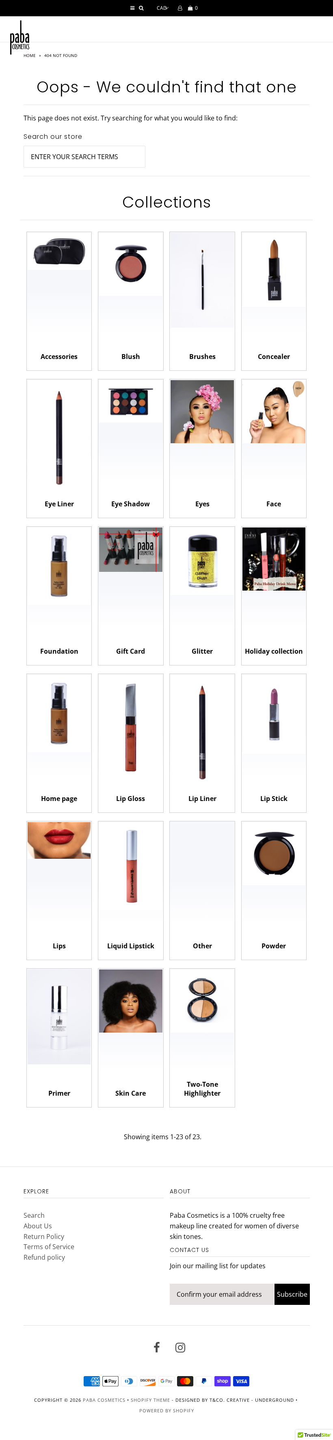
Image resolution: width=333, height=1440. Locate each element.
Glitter (202, 651)
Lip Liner (202, 798)
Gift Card (130, 651)
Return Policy (44, 1236)
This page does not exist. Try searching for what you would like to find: (131, 118)
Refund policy (44, 1257)
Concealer (274, 356)
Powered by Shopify (166, 1410)
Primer (59, 1093)
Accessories (59, 356)
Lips (59, 945)
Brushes (202, 356)
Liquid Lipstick (130, 945)
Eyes (202, 503)
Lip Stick (274, 798)
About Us (38, 1225)
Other (202, 945)
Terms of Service (49, 1246)
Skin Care (130, 1093)
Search (34, 1215)
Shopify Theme (150, 1400)
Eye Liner (59, 503)
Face (273, 503)
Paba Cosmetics (104, 1400)
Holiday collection (274, 651)
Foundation (59, 651)
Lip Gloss (130, 798)
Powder (274, 945)
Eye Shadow (130, 503)
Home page (59, 798)
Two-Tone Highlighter (202, 1089)
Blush (130, 356)
